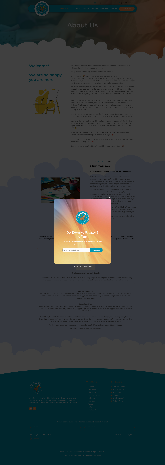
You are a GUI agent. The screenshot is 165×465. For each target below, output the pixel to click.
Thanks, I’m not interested (82, 267)
